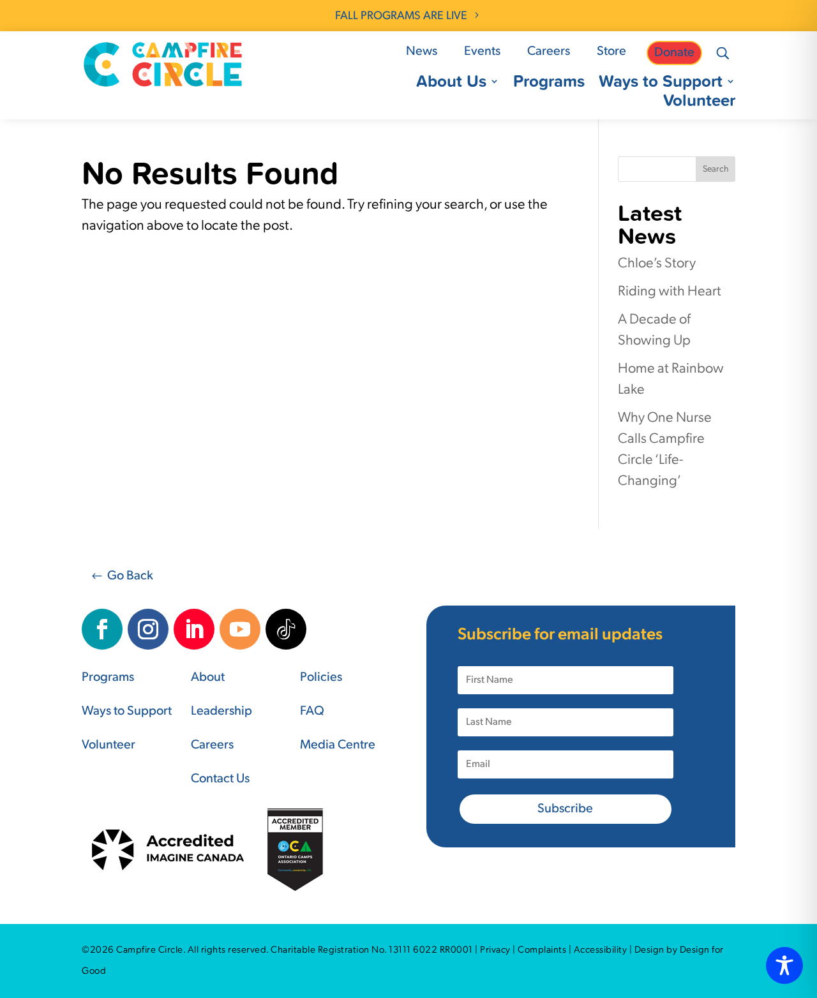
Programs (549, 84)
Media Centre (337, 745)
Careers (548, 51)
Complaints (542, 950)
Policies (321, 677)
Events (482, 51)
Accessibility (600, 950)
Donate (674, 53)
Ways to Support (661, 84)
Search (715, 169)
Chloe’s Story (657, 264)
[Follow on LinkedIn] (194, 629)
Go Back (130, 576)
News (421, 51)
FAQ (312, 711)
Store (611, 51)
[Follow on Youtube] (240, 629)
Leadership (221, 711)
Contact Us (220, 779)
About (208, 677)
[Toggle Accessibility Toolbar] (784, 965)
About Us (451, 84)
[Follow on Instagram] (148, 629)
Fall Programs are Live (401, 16)
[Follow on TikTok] (286, 629)
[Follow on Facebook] (102, 629)
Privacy (495, 950)
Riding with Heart (669, 292)
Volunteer (699, 103)
